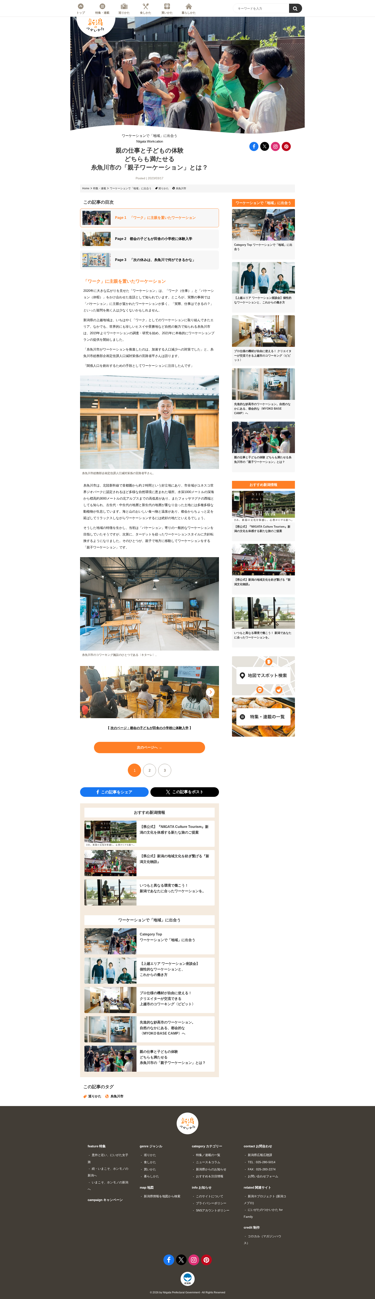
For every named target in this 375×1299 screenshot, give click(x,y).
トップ (80, 12)
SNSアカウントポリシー (212, 1210)
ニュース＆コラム (208, 1162)
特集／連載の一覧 (208, 1155)
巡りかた (124, 12)
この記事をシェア (116, 792)
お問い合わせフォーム (263, 1176)
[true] (295, 8)
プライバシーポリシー (211, 1203)
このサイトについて (209, 1196)
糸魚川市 (181, 188)
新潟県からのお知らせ (211, 1169)
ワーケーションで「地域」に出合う (149, 138)
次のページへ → (149, 747)
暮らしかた (189, 12)
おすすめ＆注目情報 (209, 1176)
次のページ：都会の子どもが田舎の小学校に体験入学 (149, 728)
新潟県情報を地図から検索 (162, 1196)
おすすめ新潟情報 (149, 812)
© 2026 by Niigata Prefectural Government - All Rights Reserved (187, 1292)
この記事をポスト (187, 792)
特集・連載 (102, 12)
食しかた (145, 12)
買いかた (167, 12)
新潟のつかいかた (95, 25)
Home (85, 188)
